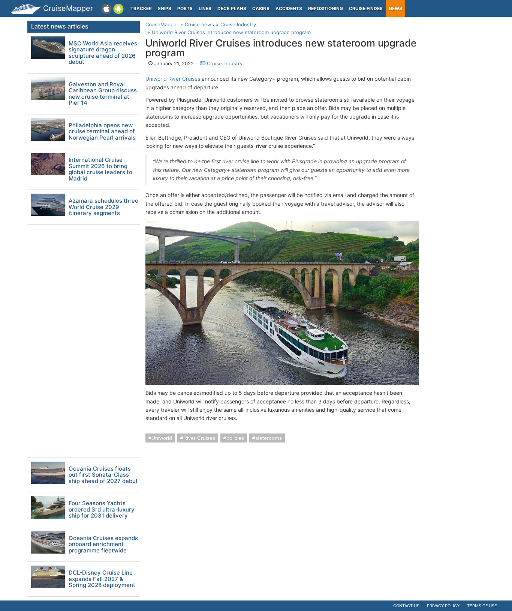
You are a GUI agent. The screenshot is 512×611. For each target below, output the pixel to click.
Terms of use (482, 605)
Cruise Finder (366, 8)
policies (235, 438)
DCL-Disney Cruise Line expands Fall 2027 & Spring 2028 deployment (102, 579)
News (395, 8)
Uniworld (161, 438)
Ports (185, 8)
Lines (205, 8)
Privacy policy (443, 605)
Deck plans (231, 8)
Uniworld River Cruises (172, 78)
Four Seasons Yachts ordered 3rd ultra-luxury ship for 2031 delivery (102, 509)
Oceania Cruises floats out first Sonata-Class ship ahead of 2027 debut (103, 475)
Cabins (260, 8)
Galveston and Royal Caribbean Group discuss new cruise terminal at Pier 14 (103, 93)
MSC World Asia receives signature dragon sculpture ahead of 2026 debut (103, 53)
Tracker (141, 8)
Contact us (406, 605)
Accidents (288, 8)
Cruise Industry (224, 63)
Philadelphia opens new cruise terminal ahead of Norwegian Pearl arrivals (102, 131)
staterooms (268, 438)
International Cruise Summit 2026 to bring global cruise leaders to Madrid (100, 169)
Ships (164, 8)
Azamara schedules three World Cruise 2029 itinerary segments (103, 207)
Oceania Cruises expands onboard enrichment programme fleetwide (103, 544)
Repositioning (325, 8)
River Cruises (199, 438)
